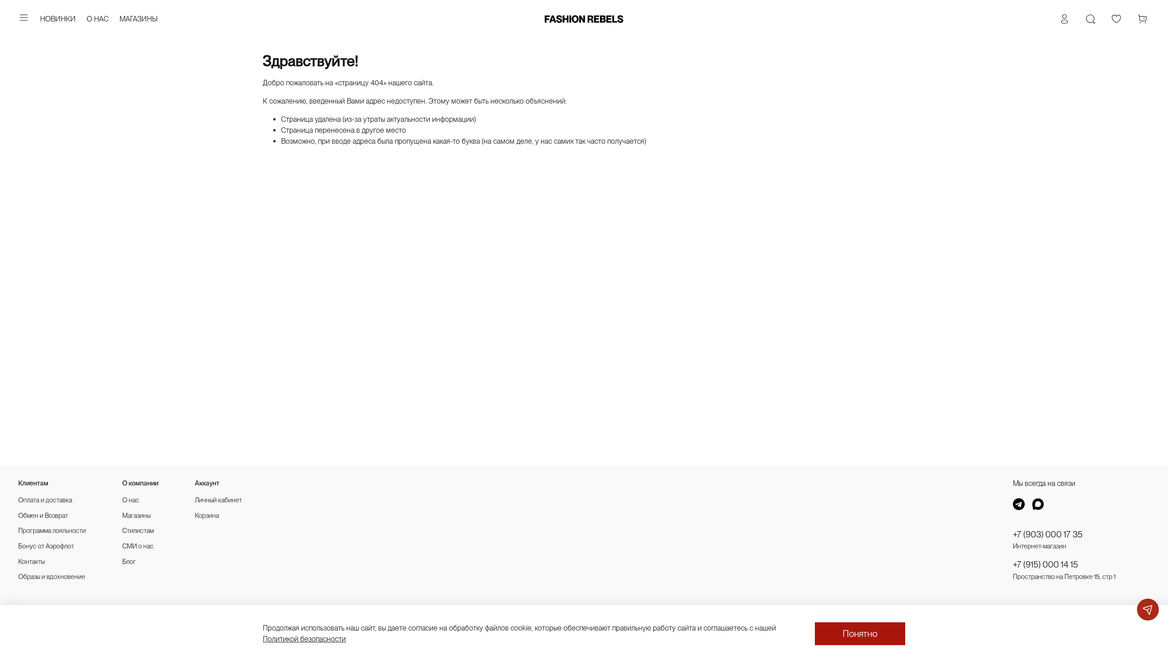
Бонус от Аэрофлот (46, 546)
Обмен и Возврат (43, 515)
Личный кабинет (218, 500)
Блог (129, 561)
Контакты (31, 561)
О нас (130, 500)
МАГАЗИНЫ (139, 19)
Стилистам (138, 530)
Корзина (207, 515)
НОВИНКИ (58, 19)
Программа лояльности (52, 530)
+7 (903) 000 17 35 (1048, 534)
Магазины (136, 515)
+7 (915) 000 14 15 (1045, 564)
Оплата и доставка (45, 500)
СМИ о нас (138, 546)
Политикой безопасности (304, 639)
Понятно (860, 633)
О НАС (98, 19)
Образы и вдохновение (51, 576)
